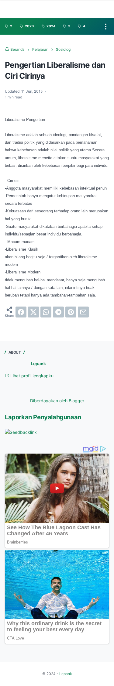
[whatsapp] (45, 312)
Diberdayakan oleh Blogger (57, 400)
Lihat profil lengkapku (31, 375)
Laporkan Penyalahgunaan (43, 417)
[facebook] (21, 312)
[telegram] (58, 312)
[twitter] (33, 312)
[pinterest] (70, 312)
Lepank (38, 363)
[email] (83, 312)
